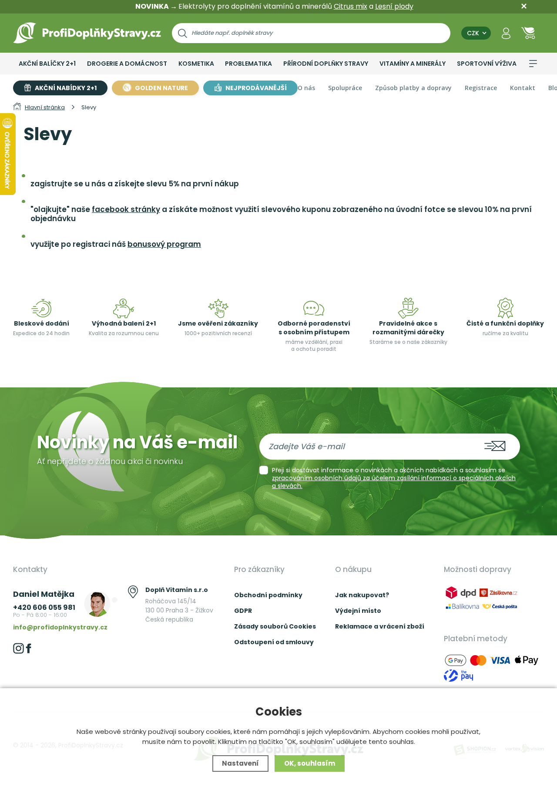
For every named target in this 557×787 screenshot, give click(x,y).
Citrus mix (350, 6)
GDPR (243, 610)
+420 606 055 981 (44, 607)
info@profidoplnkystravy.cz (60, 627)
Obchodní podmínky (268, 595)
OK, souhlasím (309, 763)
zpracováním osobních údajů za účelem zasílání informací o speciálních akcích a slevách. (394, 482)
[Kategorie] (533, 63)
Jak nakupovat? (362, 595)
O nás (306, 88)
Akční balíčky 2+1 (47, 63)
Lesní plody (394, 6)
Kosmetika (196, 63)
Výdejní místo (358, 610)
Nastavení (240, 763)
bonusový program (164, 244)
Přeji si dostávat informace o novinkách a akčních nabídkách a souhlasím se (394, 478)
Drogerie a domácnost (127, 63)
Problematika (248, 63)
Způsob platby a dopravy (413, 88)
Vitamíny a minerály (412, 63)
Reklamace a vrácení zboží (379, 626)
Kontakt (522, 88)
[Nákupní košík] (528, 33)
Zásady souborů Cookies (275, 626)
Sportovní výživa (487, 63)
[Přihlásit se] (506, 33)
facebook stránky (126, 209)
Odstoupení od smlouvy (274, 642)
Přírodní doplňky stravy (325, 63)
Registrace (481, 88)
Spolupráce (345, 88)
